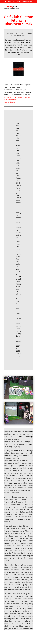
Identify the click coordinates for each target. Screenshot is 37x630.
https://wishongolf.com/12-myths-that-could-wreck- (17, 98)
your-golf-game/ (10, 102)
